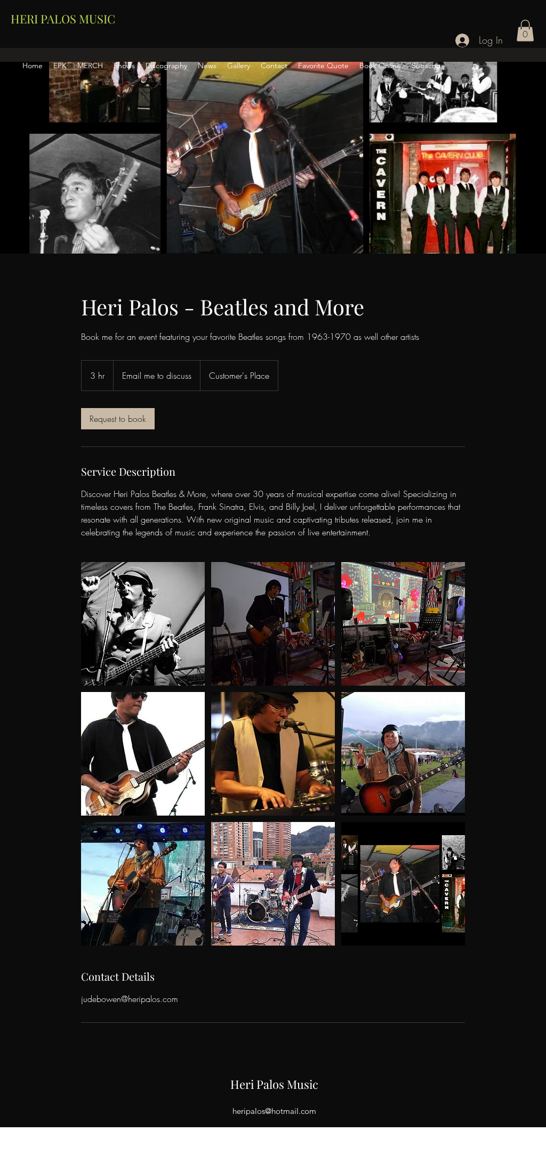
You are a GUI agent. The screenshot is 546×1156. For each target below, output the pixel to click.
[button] (525, 31)
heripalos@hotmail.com (274, 1111)
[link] (118, 418)
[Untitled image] (143, 624)
